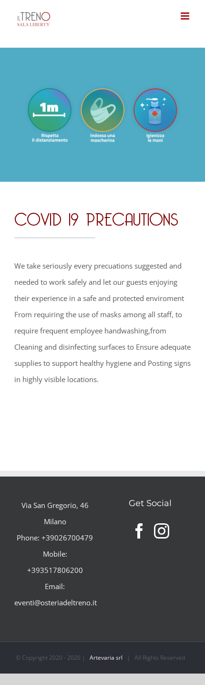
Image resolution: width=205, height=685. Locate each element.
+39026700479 (67, 537)
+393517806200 (55, 570)
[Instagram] (161, 531)
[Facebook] (139, 531)
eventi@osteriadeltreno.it (55, 602)
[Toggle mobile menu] (186, 16)
